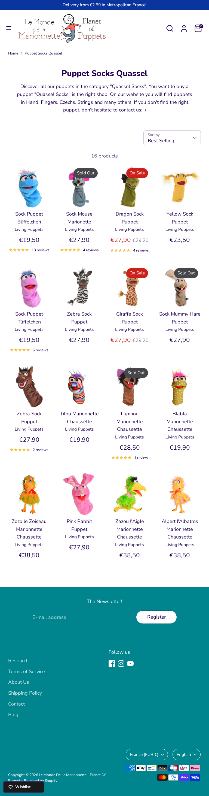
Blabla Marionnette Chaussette (180, 421)
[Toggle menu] (8, 28)
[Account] (184, 26)
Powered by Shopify (40, 780)
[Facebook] (112, 663)
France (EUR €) (144, 755)
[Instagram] (121, 663)
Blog (13, 714)
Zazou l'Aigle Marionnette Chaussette (129, 529)
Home (13, 53)
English (184, 755)
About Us (18, 682)
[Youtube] (130, 663)
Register (156, 617)
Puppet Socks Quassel (43, 53)
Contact (16, 704)
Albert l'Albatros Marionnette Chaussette (180, 529)
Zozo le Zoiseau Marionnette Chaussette (29, 529)
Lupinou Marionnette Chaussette (129, 421)
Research (18, 660)
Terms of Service (26, 671)
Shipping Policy (25, 693)
